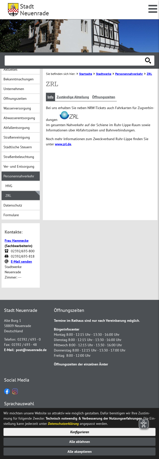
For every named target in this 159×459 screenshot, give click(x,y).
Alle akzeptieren (79, 451)
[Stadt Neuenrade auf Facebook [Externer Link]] (7, 393)
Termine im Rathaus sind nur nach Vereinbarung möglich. (97, 320)
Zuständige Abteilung (73, 97)
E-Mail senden (21, 261)
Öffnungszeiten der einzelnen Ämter (81, 364)
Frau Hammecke (17, 240)
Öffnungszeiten (103, 97)
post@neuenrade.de (31, 350)
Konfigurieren (79, 432)
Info (51, 97)
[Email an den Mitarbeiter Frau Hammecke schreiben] (7, 261)
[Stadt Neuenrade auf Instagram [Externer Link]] (15, 393)
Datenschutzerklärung (63, 423)
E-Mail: (9, 350)
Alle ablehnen (79, 441)
